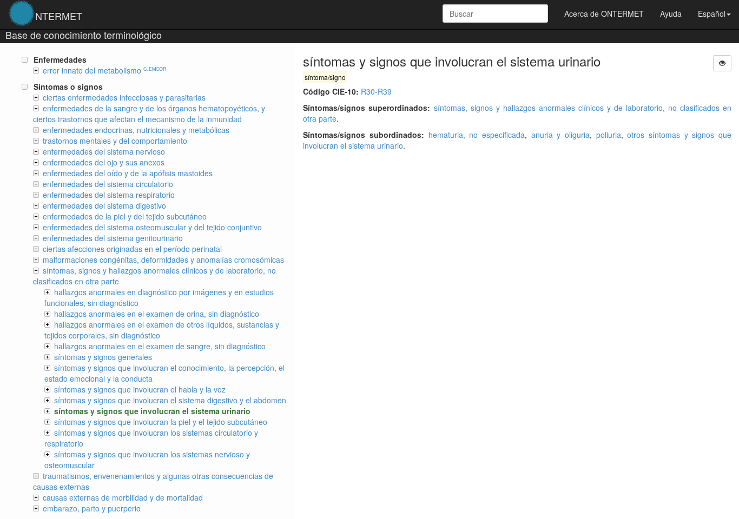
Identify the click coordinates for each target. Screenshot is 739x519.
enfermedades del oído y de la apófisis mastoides (128, 173)
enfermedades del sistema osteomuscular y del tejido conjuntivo (152, 227)
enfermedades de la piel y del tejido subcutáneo (125, 216)
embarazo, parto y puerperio (92, 508)
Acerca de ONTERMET (604, 13)
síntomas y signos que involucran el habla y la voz (140, 389)
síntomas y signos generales (103, 356)
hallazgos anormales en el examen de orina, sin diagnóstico (156, 313)
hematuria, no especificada (476, 134)
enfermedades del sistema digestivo (104, 205)
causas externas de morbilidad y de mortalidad (123, 497)
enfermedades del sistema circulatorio (108, 183)
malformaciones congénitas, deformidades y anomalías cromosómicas (163, 259)
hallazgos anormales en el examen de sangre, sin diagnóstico (160, 346)
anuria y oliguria (560, 134)
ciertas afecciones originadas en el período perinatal (132, 248)
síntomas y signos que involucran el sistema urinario (152, 410)
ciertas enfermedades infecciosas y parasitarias (124, 97)
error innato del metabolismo (104, 70)
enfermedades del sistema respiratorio (109, 194)
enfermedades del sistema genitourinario (113, 237)
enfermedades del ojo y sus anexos (103, 162)
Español (711, 13)
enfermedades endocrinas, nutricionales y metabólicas (136, 129)
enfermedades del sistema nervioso (104, 151)
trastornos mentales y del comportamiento (115, 140)
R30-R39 (376, 91)
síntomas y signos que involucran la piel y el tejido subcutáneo (160, 421)
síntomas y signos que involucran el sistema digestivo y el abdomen (170, 400)
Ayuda (671, 13)
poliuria (608, 134)
